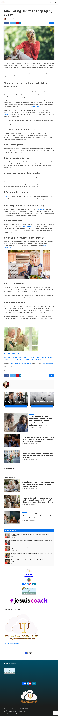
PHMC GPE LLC (21, 713)
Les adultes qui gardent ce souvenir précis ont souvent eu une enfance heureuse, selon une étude (31, 547)
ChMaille (10, 18)
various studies (49, 91)
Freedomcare (7, 114)
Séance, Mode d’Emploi (48, 711)
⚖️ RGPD (38, 711)
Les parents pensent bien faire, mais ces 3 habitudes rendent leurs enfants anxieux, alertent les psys (30, 535)
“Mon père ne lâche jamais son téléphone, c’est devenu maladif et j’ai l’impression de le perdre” (30, 560)
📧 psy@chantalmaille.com (10, 663)
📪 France (6, 666)
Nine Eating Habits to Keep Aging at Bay (20, 363)
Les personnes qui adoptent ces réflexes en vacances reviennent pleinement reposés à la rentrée (37, 455)
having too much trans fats (29, 226)
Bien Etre (6, 7)
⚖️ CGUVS (32, 711)
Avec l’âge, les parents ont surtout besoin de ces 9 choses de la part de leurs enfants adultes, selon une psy (38, 484)
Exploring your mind (47, 363)
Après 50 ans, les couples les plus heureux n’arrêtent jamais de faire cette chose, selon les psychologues (31, 554)
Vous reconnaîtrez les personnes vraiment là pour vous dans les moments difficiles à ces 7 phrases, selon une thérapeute (40, 420)
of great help (41, 209)
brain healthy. (35, 106)
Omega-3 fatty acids (9, 177)
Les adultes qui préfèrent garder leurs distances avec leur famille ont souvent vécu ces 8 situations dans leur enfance (36, 516)
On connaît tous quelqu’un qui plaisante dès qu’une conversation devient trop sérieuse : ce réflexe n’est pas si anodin (38, 439)
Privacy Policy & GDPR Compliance (11, 643)
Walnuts (6, 196)
